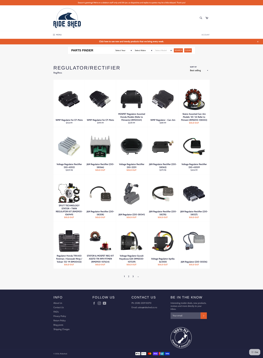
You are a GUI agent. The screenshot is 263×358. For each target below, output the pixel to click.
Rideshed (63, 354)
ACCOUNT (205, 35)
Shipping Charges (61, 329)
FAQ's (56, 311)
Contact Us (58, 307)
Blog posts (58, 325)
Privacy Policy (59, 316)
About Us (57, 303)
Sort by (193, 67)
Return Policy (59, 320)
